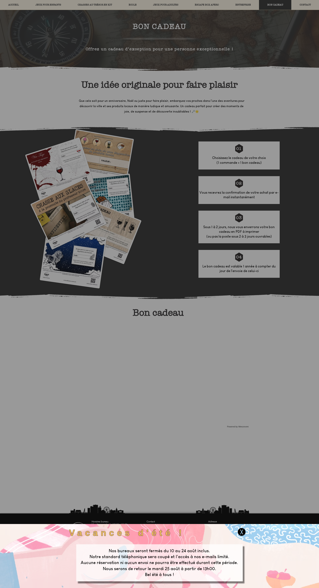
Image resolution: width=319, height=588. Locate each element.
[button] (242, 532)
